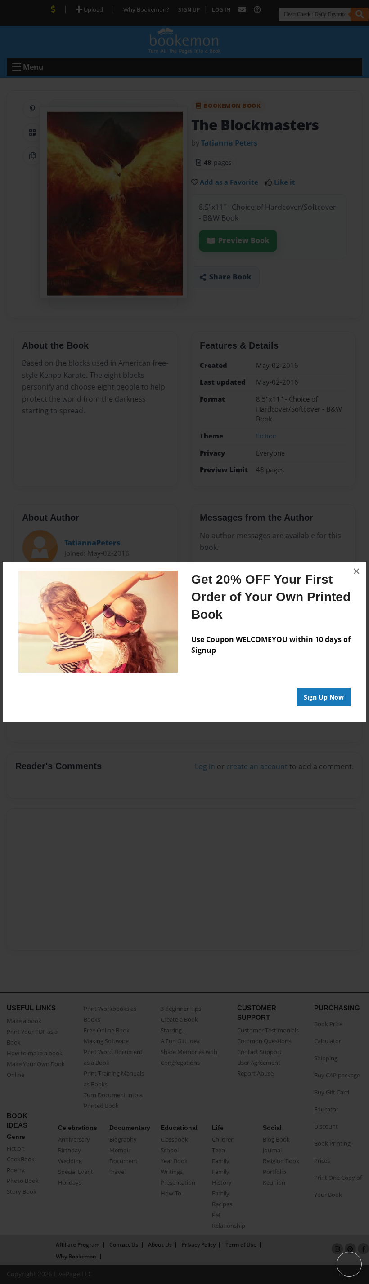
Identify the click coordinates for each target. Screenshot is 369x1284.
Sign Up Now (324, 697)
